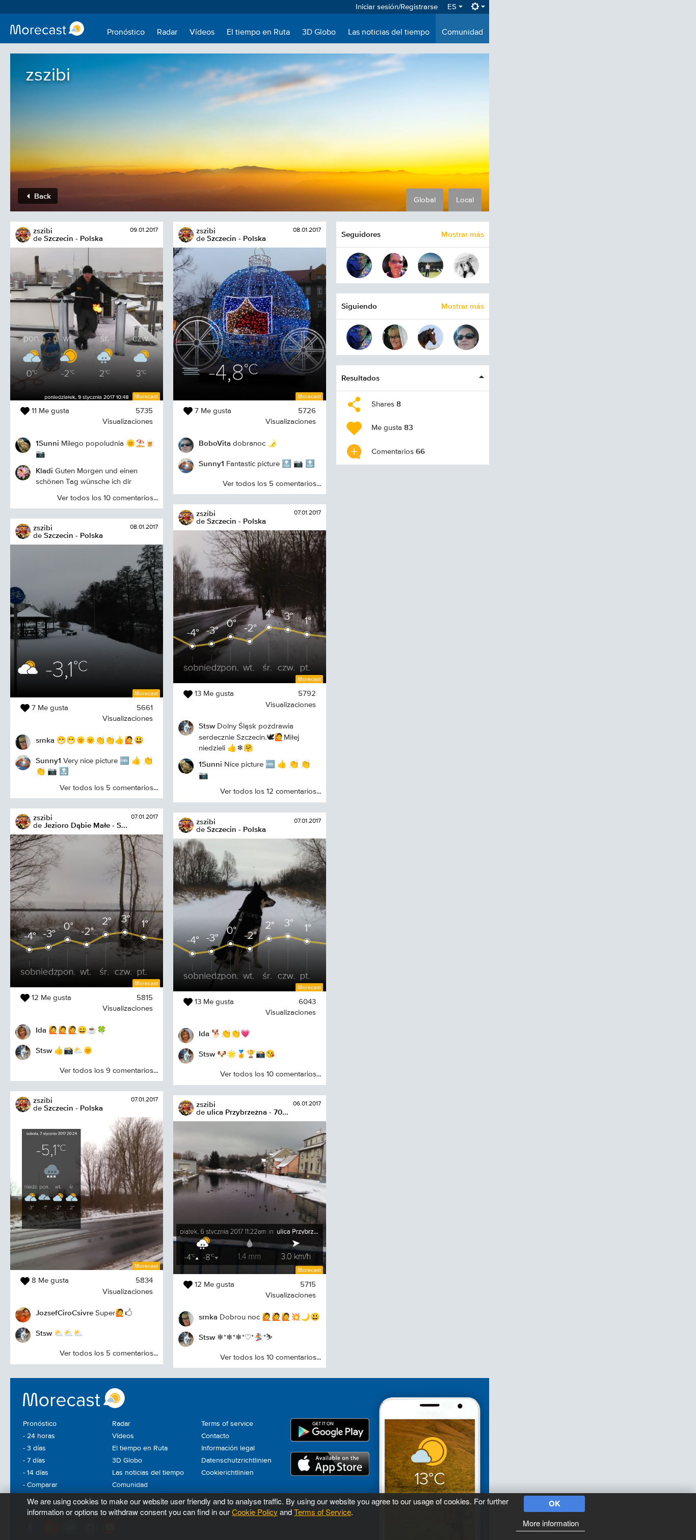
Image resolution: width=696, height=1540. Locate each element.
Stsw (44, 1050)
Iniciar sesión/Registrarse (397, 7)
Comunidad (462, 33)
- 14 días (35, 1472)
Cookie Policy (255, 1511)
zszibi (42, 230)
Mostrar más (462, 234)
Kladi (44, 470)
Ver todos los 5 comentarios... (109, 788)
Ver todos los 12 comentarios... (270, 791)
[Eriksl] (430, 337)
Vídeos (202, 33)
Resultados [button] (360, 377)
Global (425, 200)
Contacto (215, 1436)
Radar (167, 33)
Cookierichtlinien (227, 1472)
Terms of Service (322, 1511)
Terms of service (227, 1423)
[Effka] (359, 265)
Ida (41, 1029)
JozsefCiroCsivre (64, 1312)
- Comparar (40, 1485)
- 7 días (34, 1460)
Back (41, 196)
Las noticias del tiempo (389, 33)
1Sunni (47, 443)
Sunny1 (48, 760)
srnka (45, 740)
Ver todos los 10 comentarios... (107, 498)
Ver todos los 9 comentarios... (109, 1070)
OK (554, 1503)
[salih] (430, 265)
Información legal (228, 1448)
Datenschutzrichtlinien (236, 1460)
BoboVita (215, 443)
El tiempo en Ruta (258, 33)
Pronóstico (126, 33)
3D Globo (319, 33)
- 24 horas (39, 1436)
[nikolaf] (466, 265)
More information (551, 1523)
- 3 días (34, 1448)
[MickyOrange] (395, 265)
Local (465, 200)
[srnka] (395, 337)
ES (453, 7)
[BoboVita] (466, 337)
